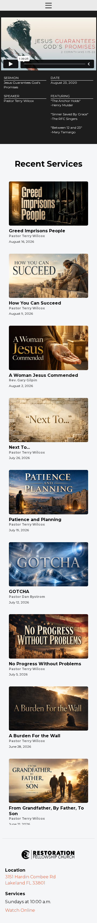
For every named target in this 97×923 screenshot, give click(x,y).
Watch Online (20, 910)
